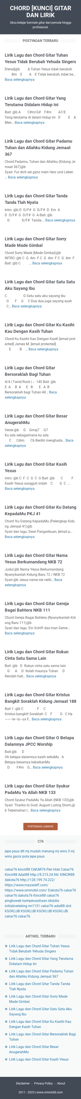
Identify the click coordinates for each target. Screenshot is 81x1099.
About (61, 1083)
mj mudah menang (39, 851)
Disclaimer (23, 1083)
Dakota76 (55, 890)
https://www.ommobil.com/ (26, 890)
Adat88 (23, 875)
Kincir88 (11, 875)
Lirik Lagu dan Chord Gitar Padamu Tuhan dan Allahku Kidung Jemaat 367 (38, 148)
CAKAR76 (38, 869)
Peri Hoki (53, 869)
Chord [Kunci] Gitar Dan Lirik (40, 12)
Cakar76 (67, 869)
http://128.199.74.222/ (37, 880)
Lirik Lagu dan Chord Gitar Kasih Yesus (38, 1059)
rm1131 (34, 906)
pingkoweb (13, 901)
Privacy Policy (43, 1083)
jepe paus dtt (14, 851)
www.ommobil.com (50, 1092)
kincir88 (24, 869)
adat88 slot (62, 906)
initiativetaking (16, 906)
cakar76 (11, 869)
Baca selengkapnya (20, 80)
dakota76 (12, 880)
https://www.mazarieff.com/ (26, 885)
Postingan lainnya (40, 826)
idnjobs (53, 901)
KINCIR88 (67, 875)
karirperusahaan (34, 901)
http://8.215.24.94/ (44, 875)
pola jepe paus (33, 856)
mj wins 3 (62, 851)
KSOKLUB (12, 911)
